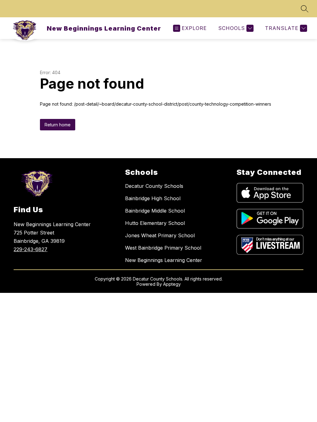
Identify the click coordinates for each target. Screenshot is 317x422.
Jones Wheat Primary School (160, 235)
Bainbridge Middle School (155, 211)
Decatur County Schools (154, 186)
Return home (58, 124)
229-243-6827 (30, 249)
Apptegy (172, 284)
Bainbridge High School (152, 198)
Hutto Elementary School (155, 223)
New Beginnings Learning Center (163, 260)
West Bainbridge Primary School (163, 248)
